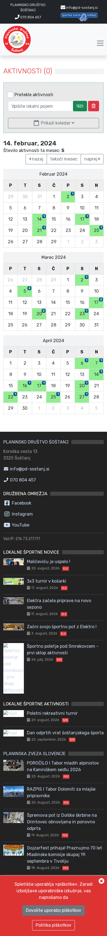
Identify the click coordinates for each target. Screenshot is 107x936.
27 (83, 396)
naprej (91, 159)
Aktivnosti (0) (27, 71)
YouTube (20, 525)
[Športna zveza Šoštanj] (79, 17)
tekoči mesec (63, 159)
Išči (80, 106)
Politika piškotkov (53, 925)
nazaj (37, 159)
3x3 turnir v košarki (46, 581)
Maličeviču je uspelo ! (48, 561)
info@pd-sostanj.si (29, 469)
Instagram (22, 514)
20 (40, 312)
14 (41, 218)
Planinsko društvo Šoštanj (36, 442)
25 (98, 229)
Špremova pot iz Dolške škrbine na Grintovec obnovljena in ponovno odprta (62, 822)
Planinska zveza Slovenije (34, 753)
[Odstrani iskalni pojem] (93, 106)
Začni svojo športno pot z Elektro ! (62, 626)
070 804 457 (30, 17)
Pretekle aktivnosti (34, 94)
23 (84, 312)
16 (26, 384)
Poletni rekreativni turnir (52, 713)
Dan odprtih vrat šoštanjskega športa (65, 732)
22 (12, 396)
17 (84, 218)
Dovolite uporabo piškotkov (53, 910)
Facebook (21, 503)
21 (41, 229)
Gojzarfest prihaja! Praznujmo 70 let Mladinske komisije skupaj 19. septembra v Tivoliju (64, 854)
